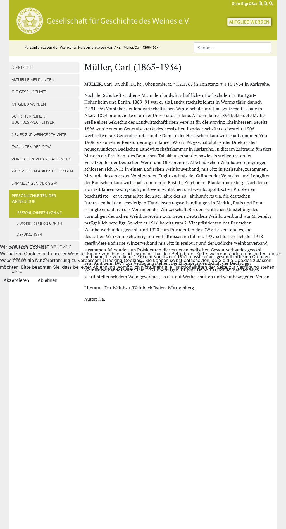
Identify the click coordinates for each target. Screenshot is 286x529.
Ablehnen (47, 280)
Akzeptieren (16, 280)
